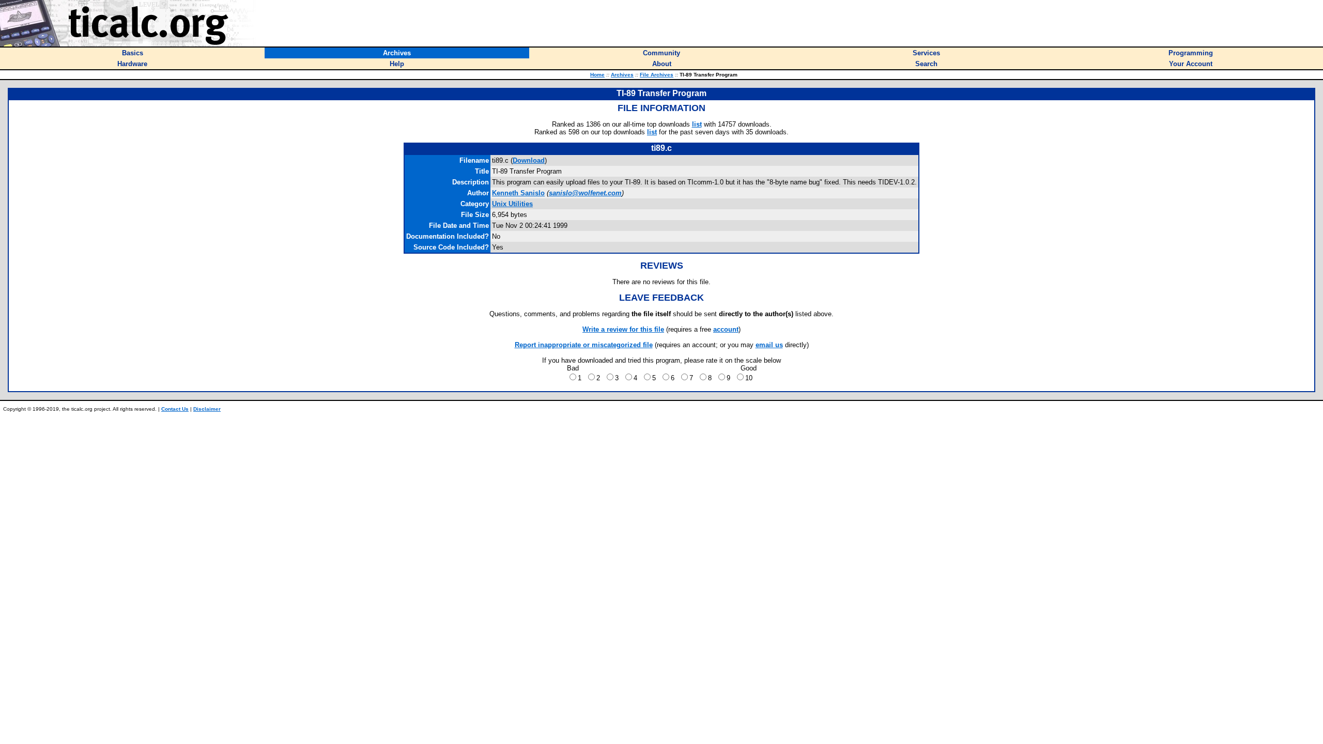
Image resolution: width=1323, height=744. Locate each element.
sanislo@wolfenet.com (585, 193)
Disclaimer (207, 409)
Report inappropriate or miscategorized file (584, 345)
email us (769, 345)
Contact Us (175, 409)
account (726, 329)
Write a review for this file (623, 329)
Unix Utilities (512, 204)
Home (597, 75)
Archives (622, 75)
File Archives (656, 75)
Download (529, 160)
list (697, 124)
